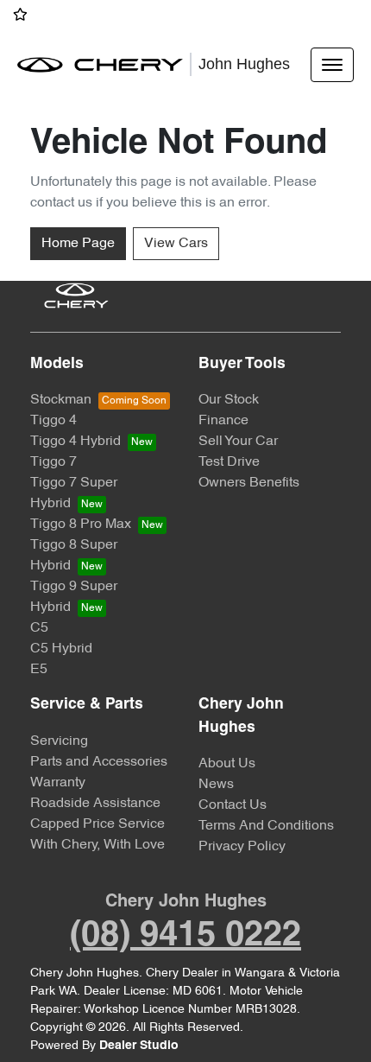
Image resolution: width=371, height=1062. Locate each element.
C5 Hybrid (61, 649)
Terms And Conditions (266, 826)
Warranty (57, 783)
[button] (332, 65)
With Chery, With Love (97, 845)
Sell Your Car (238, 441)
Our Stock (228, 400)
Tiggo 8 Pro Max (80, 524)
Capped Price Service (97, 824)
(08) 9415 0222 (185, 936)
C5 (39, 628)
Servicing (59, 741)
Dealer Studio (139, 1046)
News (216, 785)
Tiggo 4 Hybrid (75, 441)
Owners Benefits (248, 483)
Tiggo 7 (53, 462)
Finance (223, 421)
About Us (226, 764)
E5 (38, 670)
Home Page (78, 244)
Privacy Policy (242, 847)
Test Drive (229, 462)
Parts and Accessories (98, 762)
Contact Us (232, 805)
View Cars (176, 244)
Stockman (60, 400)
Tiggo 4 (53, 421)
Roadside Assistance (95, 804)
